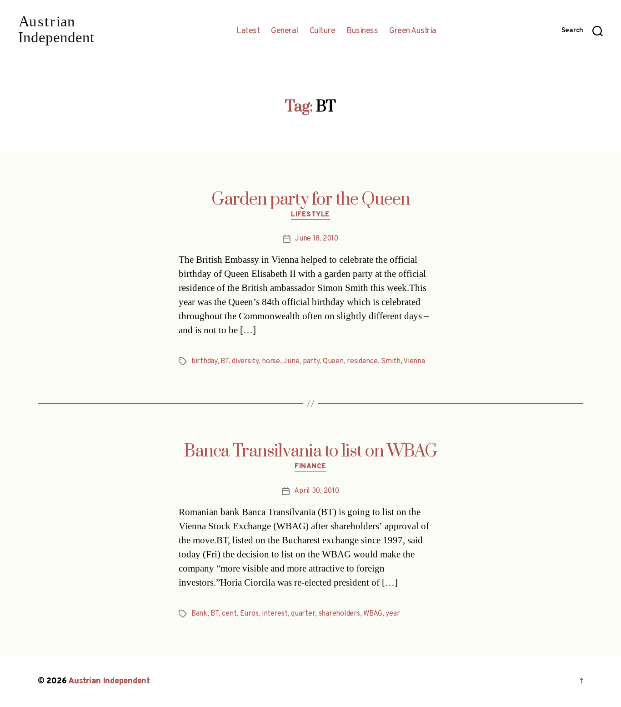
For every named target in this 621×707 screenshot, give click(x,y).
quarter (303, 613)
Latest (248, 31)
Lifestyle (310, 215)
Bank (199, 613)
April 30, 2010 (316, 491)
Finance (310, 467)
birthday (204, 361)
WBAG (372, 613)
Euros (249, 613)
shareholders (339, 613)
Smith (391, 361)
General (284, 31)
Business (362, 31)
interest (275, 613)
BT (224, 361)
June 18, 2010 (316, 238)
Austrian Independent (109, 681)
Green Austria (412, 31)
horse (271, 361)
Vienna (414, 361)
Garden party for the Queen (310, 200)
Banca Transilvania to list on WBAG (310, 451)
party (311, 361)
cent (229, 613)
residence (362, 361)
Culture (323, 31)
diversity (245, 361)
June (291, 361)
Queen (333, 361)
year (393, 613)
